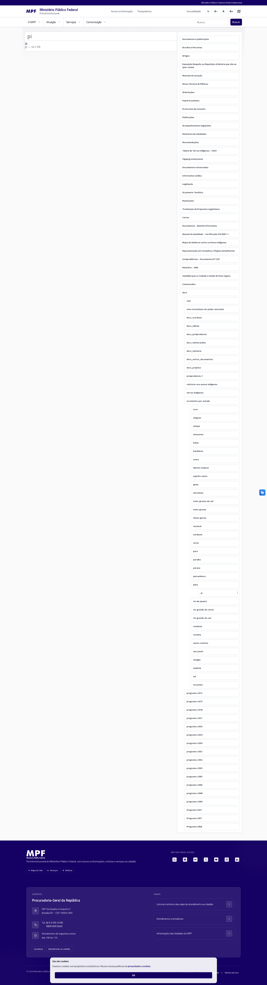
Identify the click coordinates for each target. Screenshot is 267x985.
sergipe (197, 659)
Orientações (188, 92)
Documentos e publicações (195, 39)
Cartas (185, 217)
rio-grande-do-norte (203, 609)
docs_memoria (194, 350)
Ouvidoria (38, 949)
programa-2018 (194, 709)
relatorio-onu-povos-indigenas (202, 384)
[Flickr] (195, 859)
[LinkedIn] (237, 859)
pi (201, 592)
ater (189, 300)
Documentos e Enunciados (195, 167)
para (195, 551)
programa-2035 (194, 768)
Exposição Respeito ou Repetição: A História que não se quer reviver (209, 65)
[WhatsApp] (174, 859)
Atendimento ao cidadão (59, 949)
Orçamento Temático (192, 192)
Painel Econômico (190, 100)
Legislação (187, 184)
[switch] (208, 11)
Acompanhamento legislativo (196, 125)
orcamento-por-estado (198, 401)
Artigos (185, 55)
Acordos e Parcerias (192, 47)
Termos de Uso (232, 972)
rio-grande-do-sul (202, 618)
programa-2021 (194, 718)
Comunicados (188, 284)
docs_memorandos (196, 342)
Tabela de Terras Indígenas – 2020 (199, 150)
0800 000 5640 (54, 926)
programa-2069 (194, 801)
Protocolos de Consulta (193, 108)
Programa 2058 (194, 826)
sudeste (197, 668)
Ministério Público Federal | (213, 2)
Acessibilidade (194, 11)
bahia (196, 442)
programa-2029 (194, 734)
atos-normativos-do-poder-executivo (205, 309)
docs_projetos (194, 367)
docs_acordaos (194, 317)
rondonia (197, 626)
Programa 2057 (194, 818)
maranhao (198, 492)
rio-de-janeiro (200, 601)
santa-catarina (200, 643)
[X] (205, 859)
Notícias (68, 870)
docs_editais (193, 325)
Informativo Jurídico (192, 175)
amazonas (198, 434)
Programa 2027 (194, 809)
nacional (197, 526)
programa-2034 (194, 759)
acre (195, 409)
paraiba (197, 559)
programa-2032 (194, 751)
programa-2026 (194, 726)
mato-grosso (199, 509)
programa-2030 (194, 743)
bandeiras (198, 451)
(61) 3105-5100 (54, 922)
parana (196, 567)
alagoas (197, 417)
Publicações (188, 117)
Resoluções (188, 200)
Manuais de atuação (192, 75)
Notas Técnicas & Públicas (195, 83)
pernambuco (199, 576)
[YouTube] (216, 859)
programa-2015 (194, 701)
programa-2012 (194, 693)
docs (184, 292)
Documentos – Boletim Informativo (199, 225)
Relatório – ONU (190, 267)
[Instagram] (226, 859)
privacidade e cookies (139, 966)
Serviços (54, 870)
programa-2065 (194, 776)
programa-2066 (194, 784)
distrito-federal (201, 467)
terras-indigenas (195, 392)
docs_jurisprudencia (197, 334)
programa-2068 (194, 793)
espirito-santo (200, 476)
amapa (196, 426)
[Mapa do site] (239, 11)
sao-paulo (198, 651)
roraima (197, 634)
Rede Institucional (234, 2)
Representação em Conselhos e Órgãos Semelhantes (208, 250)
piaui (195, 584)
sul (194, 676)
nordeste (197, 534)
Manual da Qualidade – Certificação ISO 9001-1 (205, 234)
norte (196, 542)
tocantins (198, 684)
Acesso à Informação (122, 11)
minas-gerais (199, 517)
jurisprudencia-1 (195, 376)
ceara (196, 459)
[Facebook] (185, 859)
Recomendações (190, 142)
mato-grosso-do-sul (203, 501)
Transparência (144, 11)
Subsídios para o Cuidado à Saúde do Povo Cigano (206, 275)
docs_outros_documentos (200, 359)
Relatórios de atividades (194, 134)
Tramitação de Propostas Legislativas (201, 209)
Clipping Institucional (192, 159)
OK (133, 975)
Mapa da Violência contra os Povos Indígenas (204, 242)
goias (195, 484)
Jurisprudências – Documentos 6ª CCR (201, 259)
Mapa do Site (37, 870)
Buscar (236, 22)
